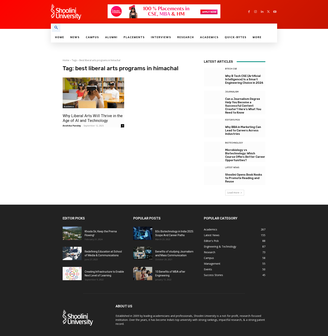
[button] (56, 28)
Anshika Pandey (72, 125)
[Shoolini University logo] (79, 12)
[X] (268, 11)
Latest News (232, 167)
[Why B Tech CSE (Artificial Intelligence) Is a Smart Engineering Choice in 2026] (213, 77)
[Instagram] (255, 11)
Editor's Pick (232, 120)
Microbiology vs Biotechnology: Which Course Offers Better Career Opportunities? (245, 155)
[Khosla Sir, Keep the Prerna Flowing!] (72, 233)
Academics (69, 106)
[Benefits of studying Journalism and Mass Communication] (142, 253)
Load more (233, 192)
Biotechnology (234, 143)
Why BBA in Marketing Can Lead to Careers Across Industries (243, 130)
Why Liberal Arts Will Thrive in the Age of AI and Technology (93, 118)
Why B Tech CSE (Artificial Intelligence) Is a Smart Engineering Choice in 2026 (244, 79)
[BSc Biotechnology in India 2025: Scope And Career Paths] (142, 233)
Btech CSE (231, 69)
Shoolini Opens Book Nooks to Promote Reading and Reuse (243, 178)
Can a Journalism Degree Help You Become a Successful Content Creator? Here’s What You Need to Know (243, 105)
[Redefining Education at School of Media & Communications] (72, 253)
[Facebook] (249, 11)
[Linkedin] (262, 11)
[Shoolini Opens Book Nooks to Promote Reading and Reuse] (213, 175)
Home (66, 60)
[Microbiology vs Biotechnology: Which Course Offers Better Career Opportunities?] (213, 151)
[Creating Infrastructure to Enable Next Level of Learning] (72, 273)
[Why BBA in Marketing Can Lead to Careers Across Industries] (213, 128)
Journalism (232, 92)
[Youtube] (275, 11)
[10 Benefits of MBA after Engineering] (142, 273)
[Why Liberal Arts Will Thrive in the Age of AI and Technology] (93, 92)
